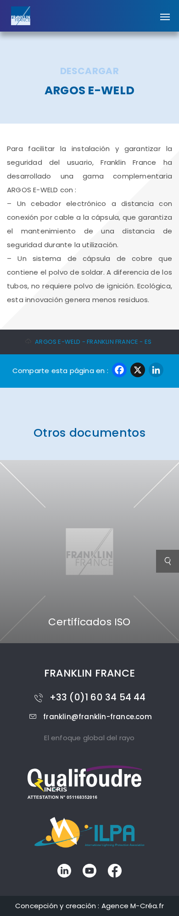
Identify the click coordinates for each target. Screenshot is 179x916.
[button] (165, 12)
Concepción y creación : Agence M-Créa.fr (89, 906)
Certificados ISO (89, 622)
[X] (138, 371)
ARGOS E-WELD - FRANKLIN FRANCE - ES (93, 341)
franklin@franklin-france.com (97, 716)
